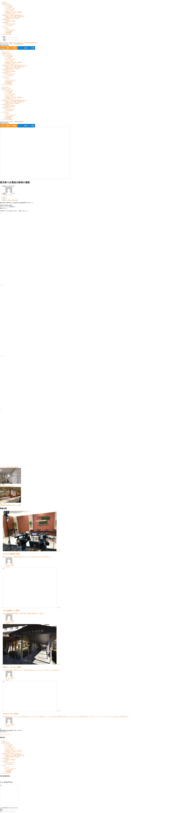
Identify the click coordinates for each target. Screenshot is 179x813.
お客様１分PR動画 (10, 21)
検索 (4, 36)
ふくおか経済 (9, 25)
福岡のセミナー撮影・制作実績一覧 (12, 15)
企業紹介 (12, 467)
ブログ (4, 26)
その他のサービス (10, 13)
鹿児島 (16, 467)
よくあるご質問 (7, 34)
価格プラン (6, 3)
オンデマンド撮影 (5, 467)
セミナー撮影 (9, 6)
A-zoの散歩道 (9, 31)
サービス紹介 (6, 4)
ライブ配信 (8, 7)
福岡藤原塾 (8, 32)
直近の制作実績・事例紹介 (13, 18)
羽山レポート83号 (10, 23)
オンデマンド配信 (10, 9)
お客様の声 (6, 19)
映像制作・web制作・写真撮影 (14, 12)
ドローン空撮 (9, 10)
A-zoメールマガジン (11, 29)
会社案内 (5, 22)
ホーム (4, 1)
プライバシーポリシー (6, 734)
